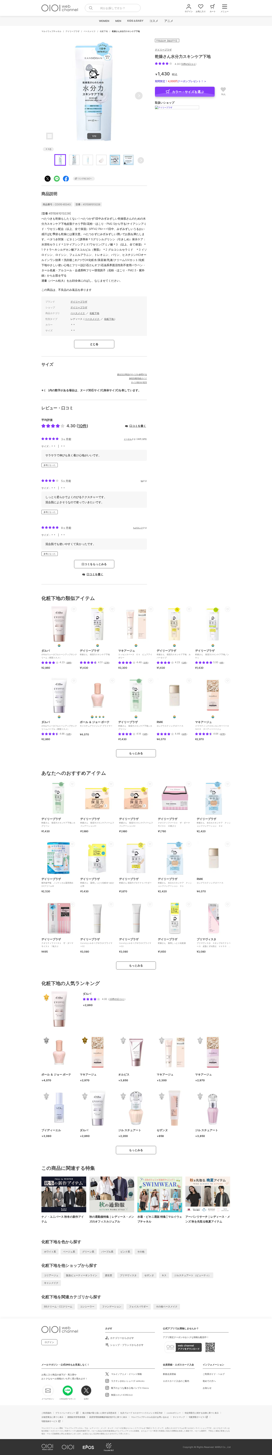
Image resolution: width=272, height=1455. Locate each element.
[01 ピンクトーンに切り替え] (96, 717)
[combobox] (113, 8)
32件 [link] (184, 734)
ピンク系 (125, 1251)
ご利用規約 (46, 1413)
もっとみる (136, 753)
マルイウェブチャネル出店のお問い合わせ (150, 1417)
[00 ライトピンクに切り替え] (92, 716)
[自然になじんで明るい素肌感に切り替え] (212, 716)
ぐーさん (128, 439)
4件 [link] (221, 662)
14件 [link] (145, 734)
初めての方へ (209, 1381)
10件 (82, 425)
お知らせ (207, 1388)
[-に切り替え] (174, 716)
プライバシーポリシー (65, 1413)
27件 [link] (107, 662)
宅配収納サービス (49, 1421)
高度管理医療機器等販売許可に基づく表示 (108, 1417)
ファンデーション (111, 1306)
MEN (118, 20)
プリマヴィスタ (128, 1275)
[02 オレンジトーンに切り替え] (100, 717)
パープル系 (107, 1251)
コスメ (153, 21)
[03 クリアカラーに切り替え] (103, 717)
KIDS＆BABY (135, 20)
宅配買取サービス (197, 1417)
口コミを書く (137, 425)
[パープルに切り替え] (59, 716)
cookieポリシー (174, 1413)
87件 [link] (222, 734)
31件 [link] (146, 662)
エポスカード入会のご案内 (176, 1381)
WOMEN (104, 20)
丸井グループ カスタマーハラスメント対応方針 (141, 1413)
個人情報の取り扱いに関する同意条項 (99, 1413)
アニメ (168, 21)
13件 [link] (184, 662)
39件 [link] (69, 662)
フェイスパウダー (138, 1306)
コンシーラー (87, 1306)
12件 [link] (69, 734)
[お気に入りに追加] (74, 609)
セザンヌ (149, 1275)
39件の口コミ (116, 999)
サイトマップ (179, 1417)
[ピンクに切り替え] (59, 645)
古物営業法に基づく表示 (52, 1417)
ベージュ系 (69, 1251)
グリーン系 (88, 1251)
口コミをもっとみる (94, 564)
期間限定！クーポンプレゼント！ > (180, 81)
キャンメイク (51, 1282)
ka (142, 481)
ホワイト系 (50, 1251)
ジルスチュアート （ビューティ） (192, 1275)
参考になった (50, 465)
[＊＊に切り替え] (97, 645)
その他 (140, 1251)
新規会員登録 (169, 1374)
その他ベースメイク (166, 1306)
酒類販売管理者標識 (76, 1417)
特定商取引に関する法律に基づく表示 (202, 1413)
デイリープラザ (73, 31)
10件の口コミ (188, 63)
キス (164, 1275)
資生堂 (108, 1275)
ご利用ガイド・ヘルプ (214, 1374)
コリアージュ (51, 1275)
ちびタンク (138, 528)
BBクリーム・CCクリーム (58, 1306)
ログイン (49, 1342)
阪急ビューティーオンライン (81, 1275)
